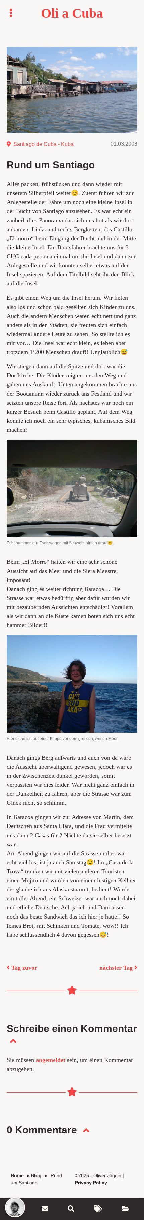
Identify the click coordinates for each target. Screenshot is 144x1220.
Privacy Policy (91, 1182)
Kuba (67, 144)
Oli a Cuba (72, 13)
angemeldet (50, 1060)
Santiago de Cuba (35, 144)
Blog (36, 1175)
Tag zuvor (23, 967)
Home (17, 1175)
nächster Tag (116, 967)
